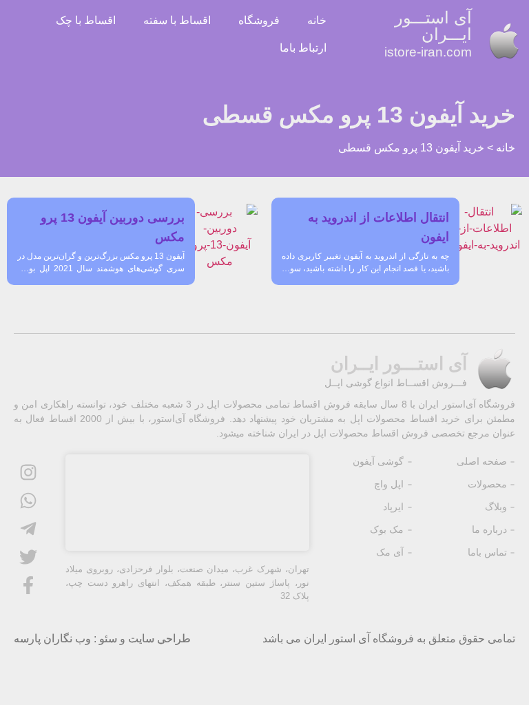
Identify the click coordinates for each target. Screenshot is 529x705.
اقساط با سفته (177, 20)
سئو (108, 638)
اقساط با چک (86, 20)
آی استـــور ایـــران (428, 33)
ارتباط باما (303, 48)
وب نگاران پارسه (52, 638)
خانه (316, 20)
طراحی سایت (159, 638)
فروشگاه (259, 20)
